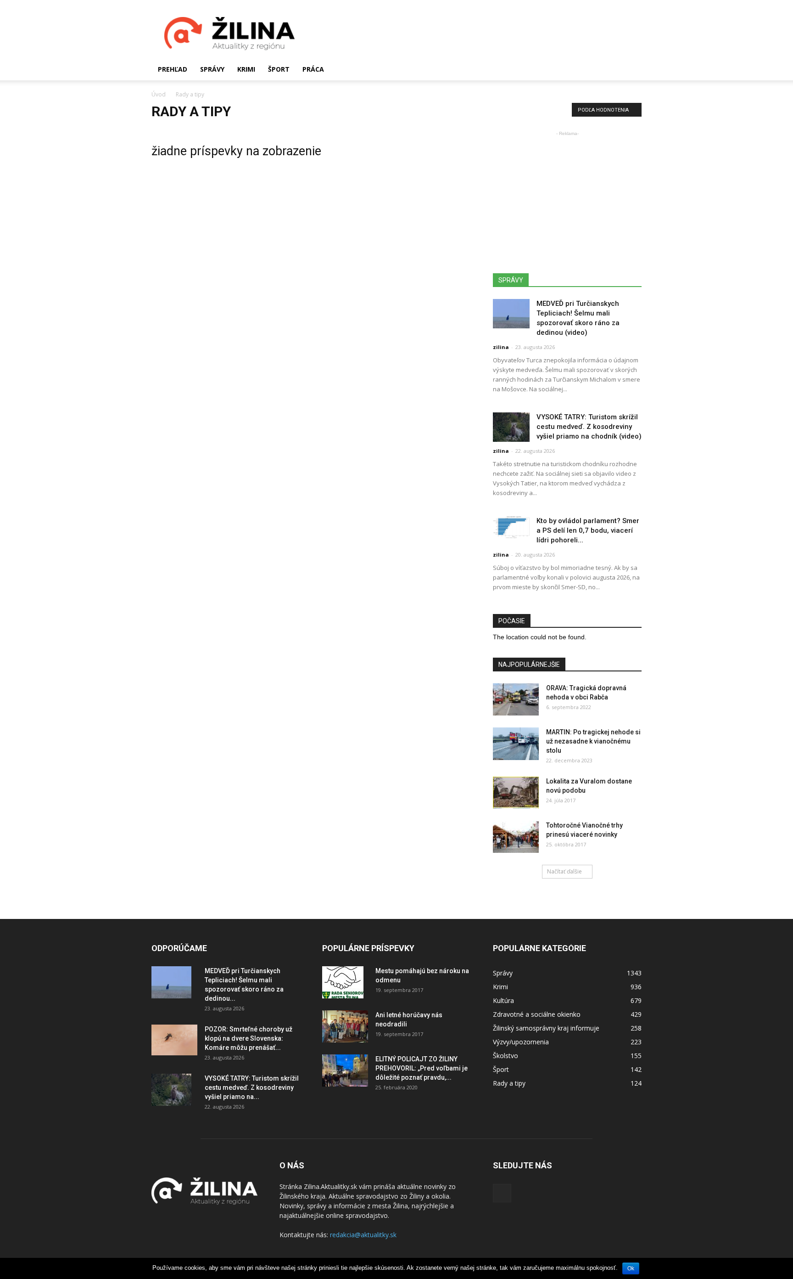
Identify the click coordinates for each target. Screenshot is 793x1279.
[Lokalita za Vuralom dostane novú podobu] (516, 793)
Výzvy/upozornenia (521, 1041)
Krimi (246, 69)
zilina (501, 347)
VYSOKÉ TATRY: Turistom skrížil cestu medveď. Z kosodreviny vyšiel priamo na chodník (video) (589, 426)
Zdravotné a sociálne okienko (537, 1014)
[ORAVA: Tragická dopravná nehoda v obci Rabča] (516, 699)
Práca (313, 69)
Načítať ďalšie (564, 871)
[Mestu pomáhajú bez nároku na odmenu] (342, 982)
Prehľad (172, 69)
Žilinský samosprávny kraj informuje (546, 1028)
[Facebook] (502, 1193)
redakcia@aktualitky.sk (363, 1234)
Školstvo (505, 1055)
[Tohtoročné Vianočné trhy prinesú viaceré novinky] (516, 837)
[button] (631, 69)
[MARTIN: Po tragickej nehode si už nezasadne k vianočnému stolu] (516, 743)
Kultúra (503, 1000)
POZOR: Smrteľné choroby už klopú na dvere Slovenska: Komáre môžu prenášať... (248, 1038)
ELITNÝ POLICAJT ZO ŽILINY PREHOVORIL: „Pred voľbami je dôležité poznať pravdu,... (421, 1068)
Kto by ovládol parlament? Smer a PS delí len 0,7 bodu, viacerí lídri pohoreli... (587, 530)
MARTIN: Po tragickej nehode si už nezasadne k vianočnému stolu (593, 741)
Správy (212, 69)
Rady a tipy (509, 1083)
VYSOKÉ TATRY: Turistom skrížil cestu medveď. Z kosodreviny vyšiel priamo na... (252, 1087)
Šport (279, 69)
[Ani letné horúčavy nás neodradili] (345, 1026)
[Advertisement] (474, 33)
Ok (630, 1268)
